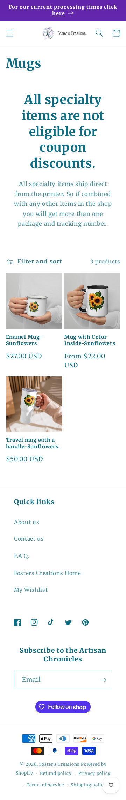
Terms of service (45, 784)
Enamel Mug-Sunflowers (24, 340)
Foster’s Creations (59, 764)
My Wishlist (31, 589)
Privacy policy (94, 773)
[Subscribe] (103, 680)
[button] (9, 33)
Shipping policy (88, 784)
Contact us (29, 539)
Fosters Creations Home (47, 573)
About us (26, 522)
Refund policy (55, 773)
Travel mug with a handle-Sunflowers (32, 443)
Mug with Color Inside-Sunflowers (89, 340)
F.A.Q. (21, 556)
